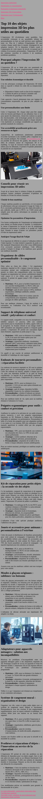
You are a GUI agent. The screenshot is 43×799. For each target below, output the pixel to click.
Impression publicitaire (9, 3)
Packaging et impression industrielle (13, 9)
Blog (2, 18)
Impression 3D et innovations (11, 12)
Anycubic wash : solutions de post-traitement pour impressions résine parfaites (18, 796)
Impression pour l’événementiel (12, 15)
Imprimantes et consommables (11, 6)
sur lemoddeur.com (33, 139)
